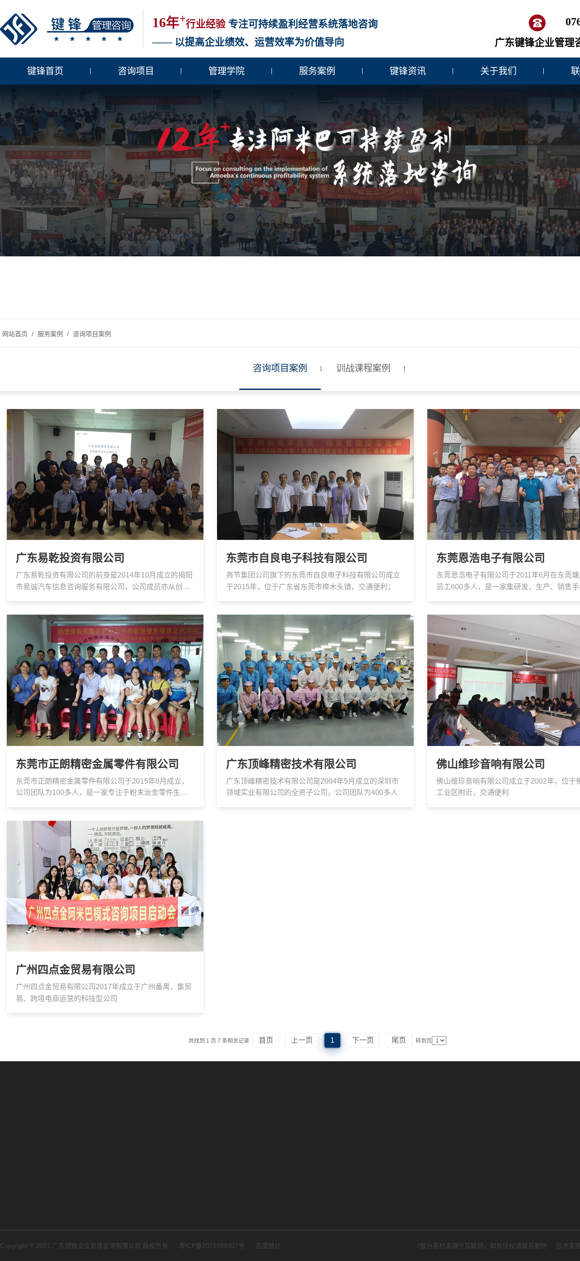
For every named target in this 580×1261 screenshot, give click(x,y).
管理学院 (226, 71)
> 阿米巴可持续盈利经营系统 (41, 1101)
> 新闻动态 (377, 1175)
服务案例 (317, 71)
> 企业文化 (278, 1085)
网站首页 (15, 333)
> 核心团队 (278, 1101)
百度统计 (268, 1245)
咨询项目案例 (91, 333)
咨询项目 (136, 71)
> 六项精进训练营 (165, 1223)
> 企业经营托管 (22, 1141)
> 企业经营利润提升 (168, 1160)
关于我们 (498, 71)
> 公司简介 (278, 1069)
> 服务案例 (377, 1160)
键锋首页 (45, 71)
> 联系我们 (377, 1191)
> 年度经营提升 (22, 1085)
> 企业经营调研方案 (28, 1069)
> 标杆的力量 (159, 1239)
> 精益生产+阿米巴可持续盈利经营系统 (52, 1121)
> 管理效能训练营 (165, 1191)
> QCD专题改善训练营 (172, 1207)
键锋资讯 (408, 71)
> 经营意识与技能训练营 (174, 1175)
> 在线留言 (377, 1207)
